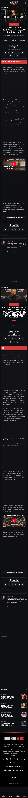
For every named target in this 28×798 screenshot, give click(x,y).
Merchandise (7, 770)
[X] (9, 52)
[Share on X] (9, 229)
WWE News (6, 7)
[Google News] (12, 52)
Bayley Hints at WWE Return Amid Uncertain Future (7, 706)
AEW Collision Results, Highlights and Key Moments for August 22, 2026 (7, 715)
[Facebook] (5, 52)
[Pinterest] (19, 52)
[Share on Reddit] (19, 229)
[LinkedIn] (15, 52)
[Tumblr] (21, 759)
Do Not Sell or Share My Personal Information (14, 785)
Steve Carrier (7, 35)
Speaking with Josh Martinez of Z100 (13, 439)
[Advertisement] (14, 186)
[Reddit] (17, 55)
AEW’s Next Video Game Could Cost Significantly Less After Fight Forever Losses (8, 724)
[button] (25, 3)
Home (2, 7)
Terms (14, 777)
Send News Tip (10, 766)
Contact (21, 770)
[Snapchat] (14, 55)
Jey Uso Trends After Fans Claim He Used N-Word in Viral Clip (7, 697)
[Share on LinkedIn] (12, 229)
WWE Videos (4, 694)
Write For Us (18, 766)
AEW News (3, 721)
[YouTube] (22, 52)
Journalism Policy (9, 774)
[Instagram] (10, 55)
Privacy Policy (20, 774)
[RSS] (17, 763)
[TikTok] (14, 763)
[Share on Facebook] (5, 229)
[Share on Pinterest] (15, 229)
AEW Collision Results (6, 712)
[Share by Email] (22, 229)
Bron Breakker (5, 589)
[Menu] (3, 3)
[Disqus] (14, 658)
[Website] (7, 251)
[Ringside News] (14, 3)
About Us (15, 770)
